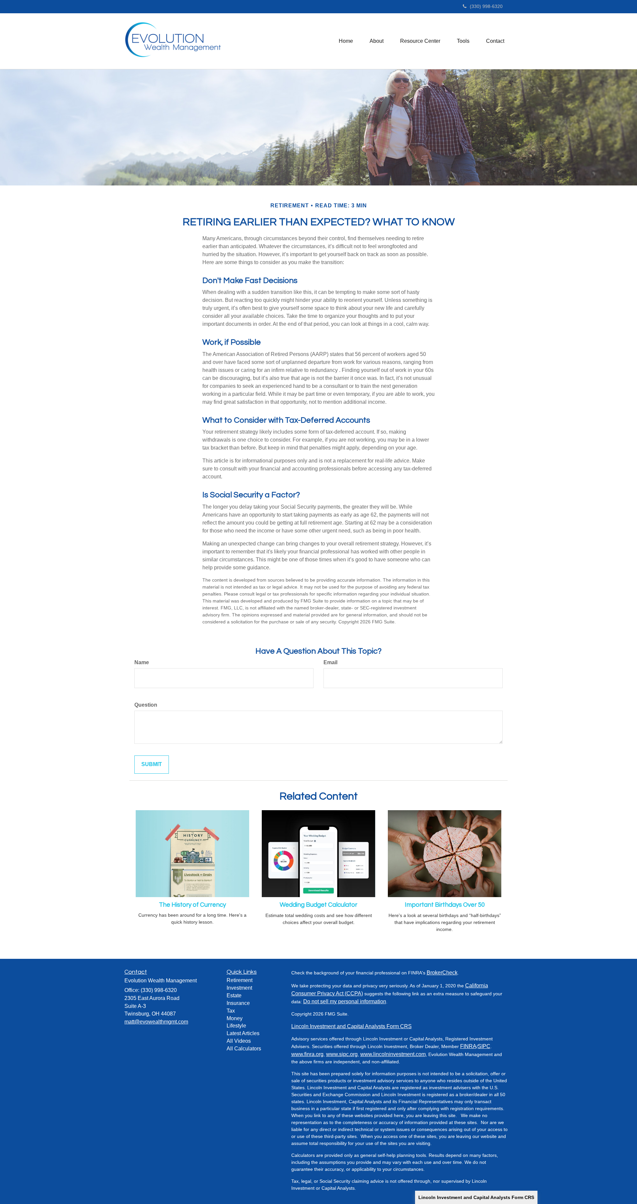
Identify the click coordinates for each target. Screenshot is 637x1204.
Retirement (239, 980)
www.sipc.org (342, 1054)
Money (235, 1018)
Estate (234, 995)
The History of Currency (192, 905)
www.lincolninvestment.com (393, 1054)
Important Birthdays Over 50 (445, 905)
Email (330, 662)
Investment (239, 988)
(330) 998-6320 (486, 6)
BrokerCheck (442, 972)
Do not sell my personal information (344, 1001)
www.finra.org (307, 1054)
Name (141, 662)
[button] (376, 41)
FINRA (468, 1046)
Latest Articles (243, 1033)
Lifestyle (236, 1025)
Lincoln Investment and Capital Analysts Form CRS (476, 1197)
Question (145, 705)
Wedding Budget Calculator (318, 905)
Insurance (238, 1003)
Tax (231, 1011)
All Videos (239, 1041)
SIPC (484, 1046)
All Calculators (244, 1048)
